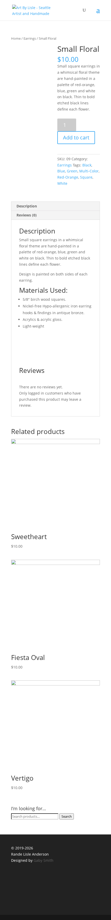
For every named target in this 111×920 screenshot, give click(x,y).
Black (86, 165)
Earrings (29, 38)
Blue (61, 171)
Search (66, 816)
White (62, 183)
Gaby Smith (43, 860)
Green (72, 171)
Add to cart (76, 137)
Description (27, 206)
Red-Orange (67, 177)
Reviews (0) (27, 215)
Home (16, 38)
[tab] (55, 206)
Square (86, 177)
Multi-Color (89, 171)
